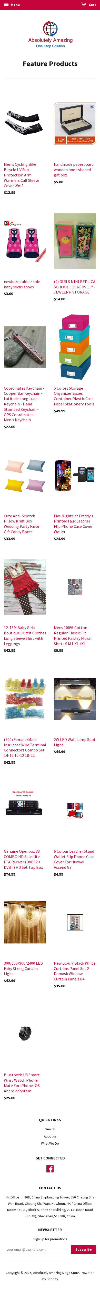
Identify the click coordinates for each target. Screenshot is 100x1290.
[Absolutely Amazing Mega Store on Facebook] (50, 1170)
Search (50, 1129)
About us (50, 1136)
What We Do (50, 1143)
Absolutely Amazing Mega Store (56, 1273)
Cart (92, 4)
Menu (15, 4)
